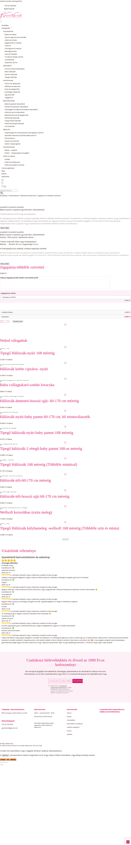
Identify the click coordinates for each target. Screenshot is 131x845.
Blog (3, 171)
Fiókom (69, 713)
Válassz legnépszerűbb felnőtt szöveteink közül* (19, 278)
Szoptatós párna (11, 62)
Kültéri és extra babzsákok (15, 112)
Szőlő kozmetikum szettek (14, 165)
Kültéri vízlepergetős (12, 144)
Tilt (8, 759)
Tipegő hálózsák (11, 77)
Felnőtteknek (8, 80)
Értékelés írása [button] (7, 565)
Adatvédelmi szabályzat (75, 724)
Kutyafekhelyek (9, 147)
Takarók (8, 46)
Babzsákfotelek (9, 101)
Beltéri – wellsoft (11, 150)
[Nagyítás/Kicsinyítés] (1, 762)
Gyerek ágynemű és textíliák (15, 37)
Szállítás (69, 734)
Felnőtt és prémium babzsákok (16, 107)
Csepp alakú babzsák (13, 121)
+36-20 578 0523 (7, 724)
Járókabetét (9, 60)
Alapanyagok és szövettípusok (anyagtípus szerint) (24, 133)
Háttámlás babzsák (12, 118)
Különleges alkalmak (12, 92)
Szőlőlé (7, 159)
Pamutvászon (10, 138)
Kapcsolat (5, 176)
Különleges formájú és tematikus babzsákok (21, 109)
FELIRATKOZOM (78, 681)
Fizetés (69, 717)
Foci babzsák (9, 126)
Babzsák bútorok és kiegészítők (16, 115)
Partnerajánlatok (8, 168)
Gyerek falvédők (11, 54)
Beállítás (13, 759)
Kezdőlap (5, 25)
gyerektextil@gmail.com (10, 728)
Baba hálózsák (10, 72)
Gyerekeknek (8, 31)
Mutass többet (5, 228)
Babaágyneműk (11, 51)
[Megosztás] (4, 762)
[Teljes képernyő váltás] (2, 762)
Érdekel (9, 360)
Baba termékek (10, 34)
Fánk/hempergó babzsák (14, 123)
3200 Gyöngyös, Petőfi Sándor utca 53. (14, 713)
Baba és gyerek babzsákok (15, 104)
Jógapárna (9, 98)
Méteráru (6, 129)
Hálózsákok (7, 66)
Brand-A (15, 746)
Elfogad (3, 759)
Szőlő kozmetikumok (12, 162)
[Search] (1, 193)
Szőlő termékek (9, 156)
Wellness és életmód (12, 86)
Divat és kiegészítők (12, 89)
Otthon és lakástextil (12, 84)
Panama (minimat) (12, 141)
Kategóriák (6, 28)
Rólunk (4, 174)
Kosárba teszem (17, 321)
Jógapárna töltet (8, 293)
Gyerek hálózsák (11, 74)
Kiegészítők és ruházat (13, 43)
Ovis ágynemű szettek (13, 48)
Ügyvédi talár (10, 95)
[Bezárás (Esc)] (6, 762)
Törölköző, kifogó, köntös (14, 57)
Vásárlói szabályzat (73, 727)
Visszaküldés (71, 720)
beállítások (5, 755)
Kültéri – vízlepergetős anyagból (17, 153)
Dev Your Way (37, 746)
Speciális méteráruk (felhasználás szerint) (20, 135)
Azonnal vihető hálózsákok (15, 69)
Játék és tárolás (11, 40)
